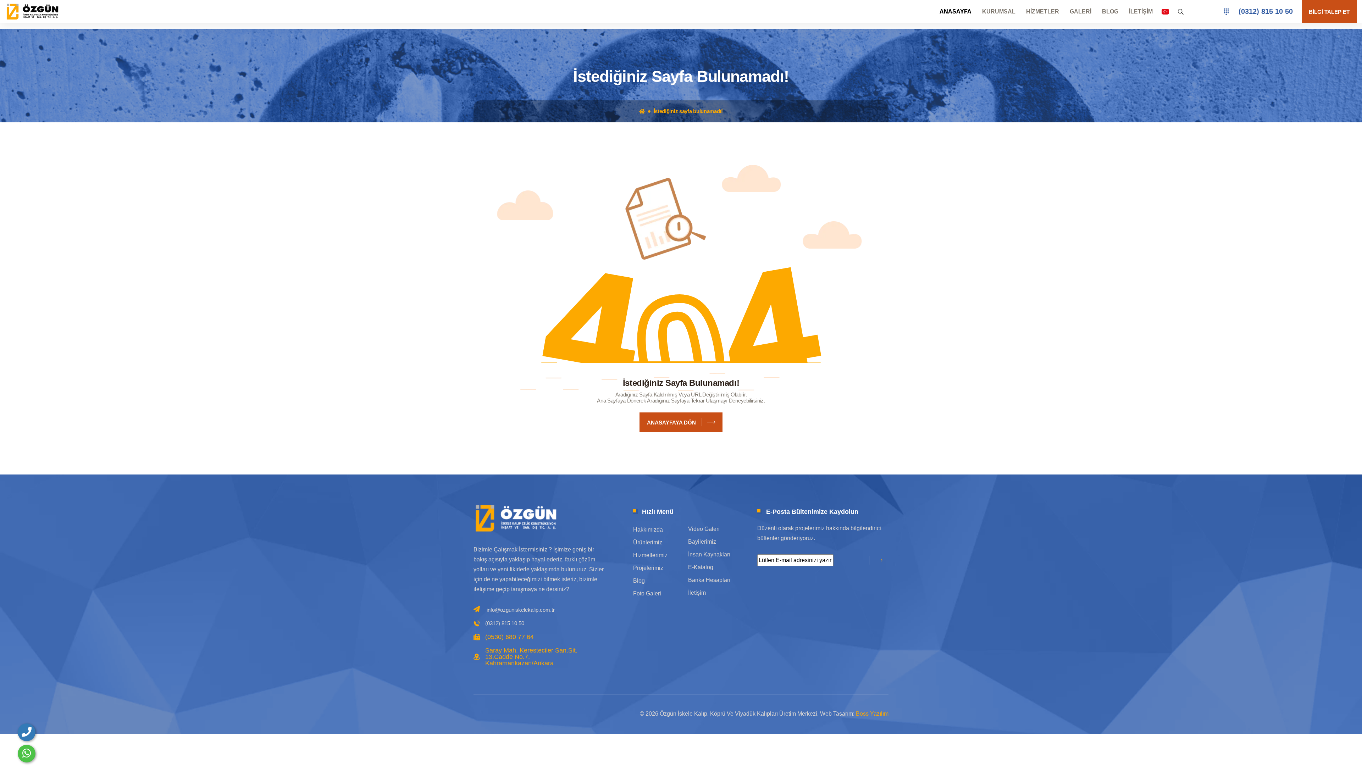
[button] (1165, 12)
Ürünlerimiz (647, 542)
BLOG (1110, 12)
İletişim (697, 593)
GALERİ (1080, 12)
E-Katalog (700, 567)
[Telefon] (26, 732)
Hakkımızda (648, 530)
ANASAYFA (955, 12)
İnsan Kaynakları (709, 554)
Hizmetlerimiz (650, 555)
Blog (639, 581)
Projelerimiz (648, 568)
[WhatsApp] (26, 753)
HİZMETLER (1042, 12)
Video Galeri (704, 529)
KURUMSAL (998, 12)
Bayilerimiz (702, 542)
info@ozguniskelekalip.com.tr (521, 610)
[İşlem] (33, 11)
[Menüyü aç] (1226, 11)
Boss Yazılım (872, 714)
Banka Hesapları (709, 580)
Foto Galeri (647, 593)
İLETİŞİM (1141, 12)
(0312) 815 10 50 (1266, 11)
